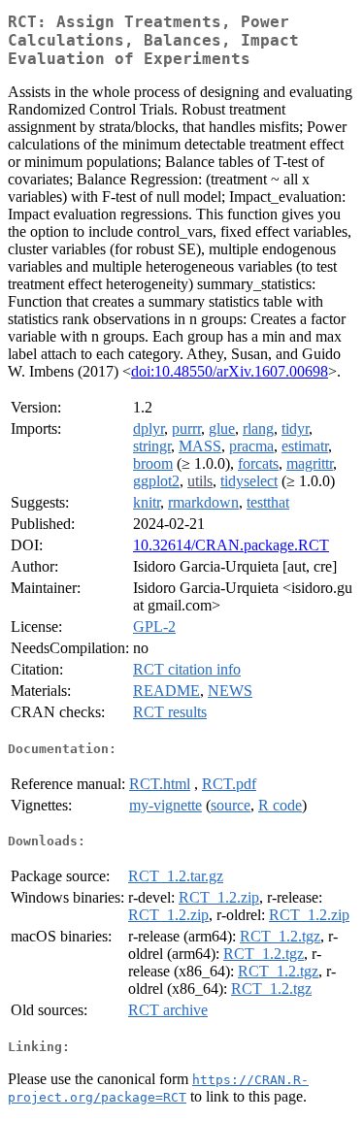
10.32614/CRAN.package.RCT (231, 545)
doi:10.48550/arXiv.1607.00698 (229, 371)
